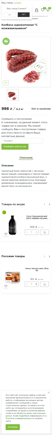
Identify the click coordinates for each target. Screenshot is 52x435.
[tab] (26, 158)
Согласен (13, 427)
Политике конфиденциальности (20, 418)
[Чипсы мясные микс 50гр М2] (13, 277)
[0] (42, 10)
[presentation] (44, 204)
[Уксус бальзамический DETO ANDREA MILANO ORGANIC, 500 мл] (13, 225)
